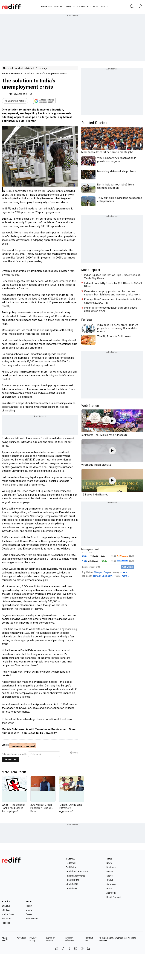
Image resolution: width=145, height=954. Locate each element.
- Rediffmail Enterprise (76, 871)
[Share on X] (63, 948)
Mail (49, 6)
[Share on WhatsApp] (56, 948)
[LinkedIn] (88, 948)
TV (97, 6)
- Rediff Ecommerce (75, 876)
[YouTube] (82, 948)
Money (68, 6)
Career (29, 914)
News (56, 6)
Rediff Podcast (113, 897)
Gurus (92, 6)
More (103, 6)
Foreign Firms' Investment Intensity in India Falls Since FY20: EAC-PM (112, 301)
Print (75, 752)
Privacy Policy (33, 939)
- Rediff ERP (71, 888)
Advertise (21, 938)
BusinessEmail (83, 6)
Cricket (109, 880)
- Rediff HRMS (72, 880)
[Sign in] (140, 6)
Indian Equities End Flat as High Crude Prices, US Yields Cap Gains (112, 276)
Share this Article (17, 101)
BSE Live (6, 906)
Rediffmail (71, 863)
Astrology (111, 893)
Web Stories (90, 406)
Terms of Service (50, 939)
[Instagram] (75, 948)
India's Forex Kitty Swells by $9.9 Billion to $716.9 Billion (113, 285)
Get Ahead (111, 884)
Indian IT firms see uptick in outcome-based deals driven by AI (110, 309)
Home (44, 6)
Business (15, 73)
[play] (112, 420)
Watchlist (6, 918)
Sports (109, 876)
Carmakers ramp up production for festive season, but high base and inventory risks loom (112, 293)
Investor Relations (69, 939)
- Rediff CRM (72, 884)
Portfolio (6, 923)
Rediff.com (112, 938)
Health (29, 906)
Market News (8, 914)
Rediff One (71, 867)
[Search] (131, 6)
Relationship (32, 918)
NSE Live (6, 910)
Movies (110, 871)
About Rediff (5, 939)
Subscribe (10, 759)
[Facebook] (69, 948)
